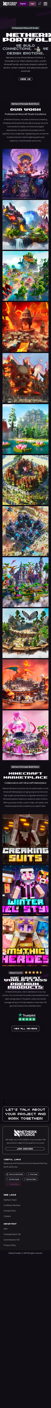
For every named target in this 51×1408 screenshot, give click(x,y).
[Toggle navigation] (45, 4)
